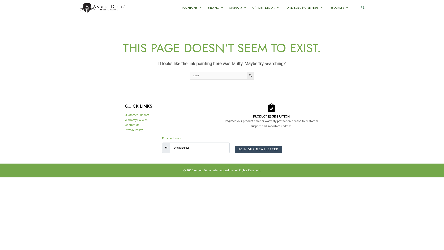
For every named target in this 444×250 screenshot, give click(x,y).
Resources (336, 8)
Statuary (235, 8)
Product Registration (271, 116)
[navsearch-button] (362, 7)
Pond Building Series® (301, 8)
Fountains (189, 8)
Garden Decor (263, 8)
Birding (213, 8)
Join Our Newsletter (258, 149)
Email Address (171, 138)
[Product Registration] (271, 107)
